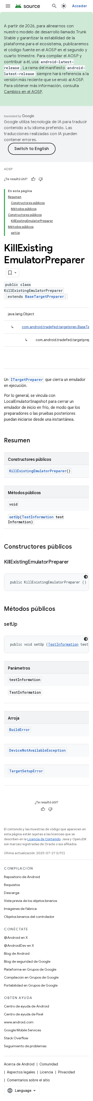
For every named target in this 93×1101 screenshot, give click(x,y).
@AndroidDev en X (19, 945)
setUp (14, 517)
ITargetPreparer (27, 379)
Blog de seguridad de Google (27, 961)
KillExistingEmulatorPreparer (37, 471)
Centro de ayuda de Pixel (23, 1014)
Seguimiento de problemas (25, 1046)
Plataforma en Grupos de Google (30, 969)
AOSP (8, 169)
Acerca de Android (19, 1064)
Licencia (46, 1072)
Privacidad (66, 1072)
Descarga (11, 893)
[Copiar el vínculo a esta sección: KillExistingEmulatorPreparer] (74, 562)
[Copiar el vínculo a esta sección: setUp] (22, 625)
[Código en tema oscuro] (86, 577)
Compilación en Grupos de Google (31, 977)
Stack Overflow (16, 1038)
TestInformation (38, 517)
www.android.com (18, 1022)
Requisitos (12, 885)
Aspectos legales (21, 1072)
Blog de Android (17, 953)
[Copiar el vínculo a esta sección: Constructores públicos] (77, 547)
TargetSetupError (26, 771)
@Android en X (16, 937)
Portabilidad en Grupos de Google (31, 985)
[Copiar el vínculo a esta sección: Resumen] (35, 441)
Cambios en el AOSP (23, 91)
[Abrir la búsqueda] (54, 6)
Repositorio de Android (22, 877)
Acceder (79, 6)
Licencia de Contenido (44, 839)
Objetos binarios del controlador (29, 916)
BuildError (19, 729)
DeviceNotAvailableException (37, 750)
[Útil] (33, 179)
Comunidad (48, 1064)
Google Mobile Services (22, 1030)
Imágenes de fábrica (20, 908)
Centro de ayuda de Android (26, 1006)
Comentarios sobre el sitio (28, 1080)
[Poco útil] (40, 179)
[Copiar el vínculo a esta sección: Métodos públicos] (60, 609)
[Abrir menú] (8, 6)
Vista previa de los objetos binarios (30, 900)
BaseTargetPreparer (44, 296)
